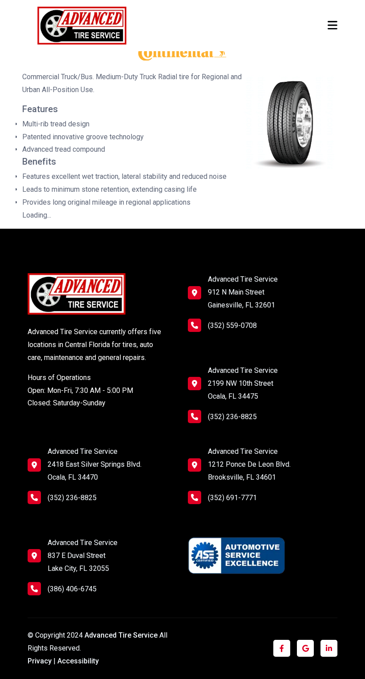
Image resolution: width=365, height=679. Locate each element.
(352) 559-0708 (232, 325)
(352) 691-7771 (232, 497)
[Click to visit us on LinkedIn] (328, 648)
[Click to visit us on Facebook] (281, 648)
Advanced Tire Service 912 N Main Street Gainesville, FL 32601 (243, 292)
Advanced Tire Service (122, 635)
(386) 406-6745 (72, 589)
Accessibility (78, 661)
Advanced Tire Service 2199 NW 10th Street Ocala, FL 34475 (243, 383)
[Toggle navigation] (332, 25)
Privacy (40, 661)
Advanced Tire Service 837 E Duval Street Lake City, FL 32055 (83, 555)
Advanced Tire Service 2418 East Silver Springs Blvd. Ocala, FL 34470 (95, 464)
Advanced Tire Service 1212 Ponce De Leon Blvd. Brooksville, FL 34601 (249, 464)
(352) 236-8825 (232, 416)
